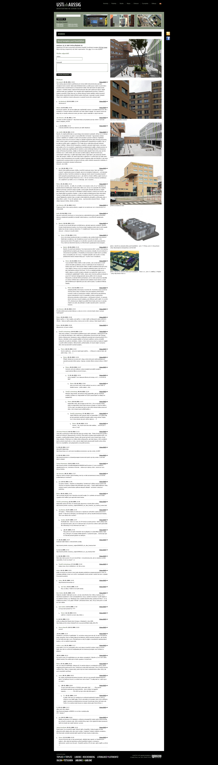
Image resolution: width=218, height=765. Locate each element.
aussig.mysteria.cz (146, 755)
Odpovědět (102, 82)
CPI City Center (103, 47)
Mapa (128, 3)
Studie (122, 3)
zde (90, 49)
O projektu (145, 3)
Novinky (105, 3)
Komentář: (59, 62)
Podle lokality (60, 25)
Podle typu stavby (73, 24)
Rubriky (113, 3)
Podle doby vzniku (73, 25)
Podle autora (59, 24)
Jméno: (58, 56)
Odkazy (154, 3)
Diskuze (136, 3)
